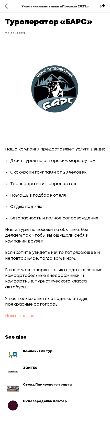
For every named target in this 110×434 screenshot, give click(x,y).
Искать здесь (19, 316)
